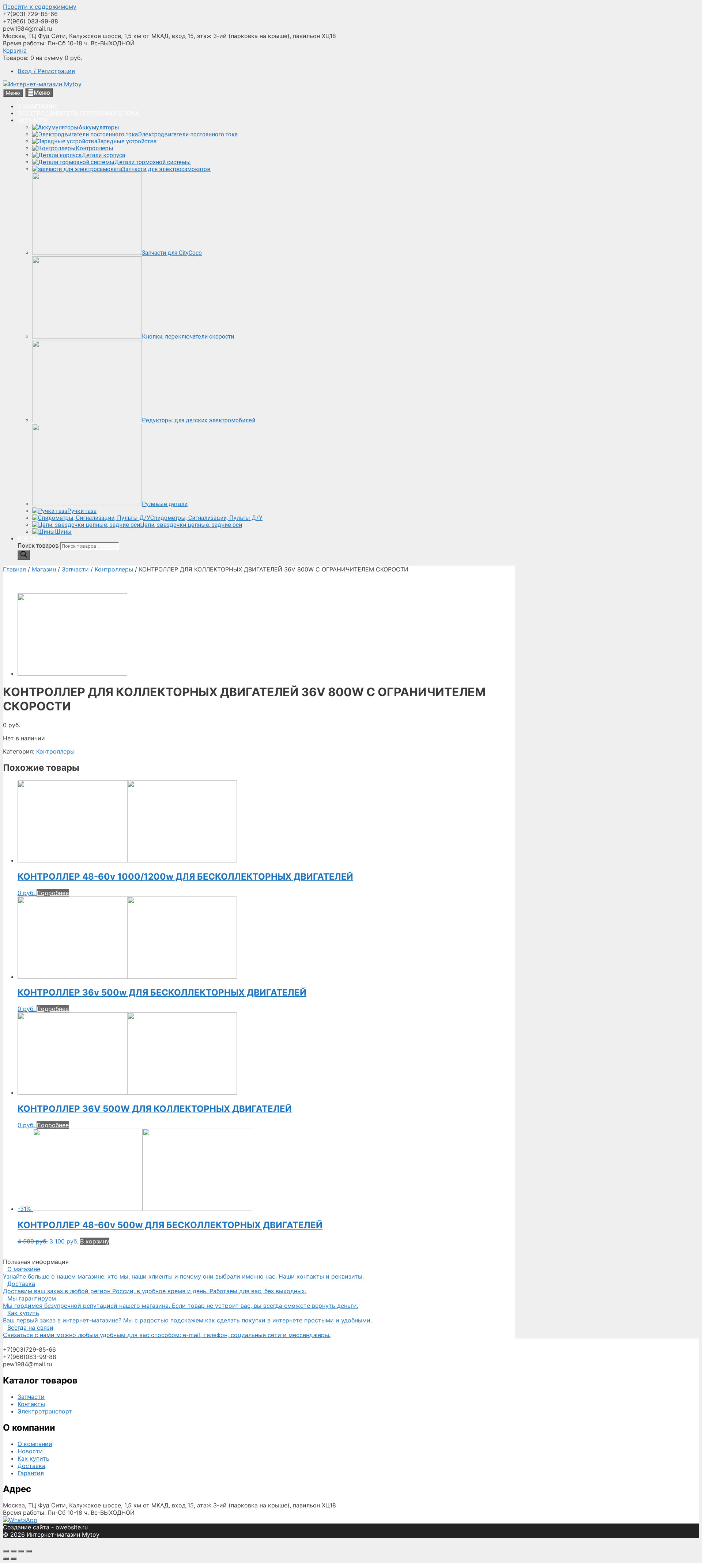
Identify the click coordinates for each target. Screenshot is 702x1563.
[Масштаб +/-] (29, 1551)
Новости (30, 1451)
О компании (35, 1443)
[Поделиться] (13, 1551)
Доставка (31, 1465)
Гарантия (31, 1473)
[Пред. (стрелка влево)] (6, 1559)
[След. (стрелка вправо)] (13, 1559)
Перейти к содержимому (39, 6)
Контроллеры (114, 569)
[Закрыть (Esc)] (6, 1551)
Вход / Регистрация (46, 71)
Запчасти (75, 569)
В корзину (94, 1241)
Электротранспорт (45, 1411)
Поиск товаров (39, 545)
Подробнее (53, 892)
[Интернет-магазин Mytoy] (42, 84)
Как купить (33, 1458)
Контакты (31, 1404)
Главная (14, 569)
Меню (42, 92)
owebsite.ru (72, 1527)
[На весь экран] (21, 1551)
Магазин (44, 569)
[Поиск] (24, 555)
